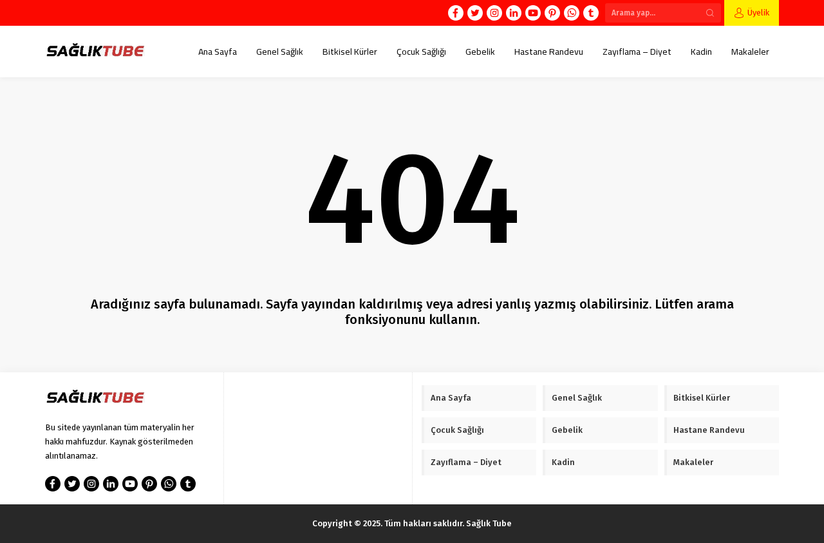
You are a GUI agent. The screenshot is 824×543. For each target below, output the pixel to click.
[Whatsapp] (571, 13)
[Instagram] (494, 13)
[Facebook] (456, 13)
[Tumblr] (591, 13)
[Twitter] (475, 13)
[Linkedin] (513, 13)
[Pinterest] (552, 13)
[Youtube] (533, 13)
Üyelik (758, 12)
